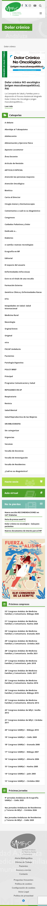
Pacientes (9, 356)
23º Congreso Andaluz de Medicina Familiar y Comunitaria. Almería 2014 (22, 701)
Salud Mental (11, 410)
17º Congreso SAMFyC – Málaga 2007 (22, 752)
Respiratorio (10, 396)
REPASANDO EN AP (13, 390)
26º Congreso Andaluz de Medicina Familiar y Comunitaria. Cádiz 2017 (21, 672)
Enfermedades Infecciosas (17, 272)
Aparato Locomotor (14, 149)
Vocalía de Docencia (14, 451)
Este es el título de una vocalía (19, 278)
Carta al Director (12, 197)
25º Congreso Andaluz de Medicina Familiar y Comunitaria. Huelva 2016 (21, 681)
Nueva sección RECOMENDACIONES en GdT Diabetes (22, 513)
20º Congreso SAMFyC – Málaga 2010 (22, 730)
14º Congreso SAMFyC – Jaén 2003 (20, 773)
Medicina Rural (12, 315)
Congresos (10, 217)
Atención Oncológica (14, 183)
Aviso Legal (23, 892)
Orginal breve (11, 328)
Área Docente (11, 156)
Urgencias (9, 437)
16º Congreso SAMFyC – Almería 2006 (22, 759)
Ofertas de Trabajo (23, 862)
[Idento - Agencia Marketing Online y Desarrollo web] (23, 900)
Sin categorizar (12, 430)
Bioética (8, 190)
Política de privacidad (23, 896)
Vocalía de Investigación (16, 457)
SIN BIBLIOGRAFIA (13, 424)
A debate (9, 122)
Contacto (23, 874)
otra (7, 342)
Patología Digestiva (14, 362)
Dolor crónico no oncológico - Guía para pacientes (22, 525)
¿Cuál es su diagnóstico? (16, 471)
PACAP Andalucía (13, 349)
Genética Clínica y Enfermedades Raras (23, 292)
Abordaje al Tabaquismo (16, 129)
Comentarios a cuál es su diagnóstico (22, 211)
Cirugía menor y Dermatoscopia (20, 204)
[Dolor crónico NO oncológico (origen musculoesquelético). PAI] (23, 64)
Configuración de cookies (23, 888)
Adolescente (11, 136)
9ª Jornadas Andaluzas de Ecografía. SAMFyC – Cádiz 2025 (22, 799)
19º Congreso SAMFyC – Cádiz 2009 (21, 737)
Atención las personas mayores (19, 177)
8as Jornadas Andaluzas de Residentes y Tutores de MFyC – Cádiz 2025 (23, 818)
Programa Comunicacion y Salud (20, 383)
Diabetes (9, 238)
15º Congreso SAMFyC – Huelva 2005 (21, 766)
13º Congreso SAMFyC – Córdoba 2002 (22, 781)
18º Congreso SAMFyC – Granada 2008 (22, 744)
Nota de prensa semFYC (15, 519)
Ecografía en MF (12, 251)
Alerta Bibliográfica (23, 858)
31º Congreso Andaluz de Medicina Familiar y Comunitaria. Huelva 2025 (21, 622)
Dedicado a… (11, 231)
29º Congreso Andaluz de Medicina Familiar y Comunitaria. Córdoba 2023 (22, 642)
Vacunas (9, 444)
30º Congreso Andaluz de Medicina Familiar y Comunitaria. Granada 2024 (22, 632)
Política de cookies (23, 884)
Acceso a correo (23, 870)
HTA (7, 299)
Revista (8, 403)
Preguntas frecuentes (23, 880)
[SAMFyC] (13, 9)
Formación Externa (13, 285)
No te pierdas (13, 504)
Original (8, 335)
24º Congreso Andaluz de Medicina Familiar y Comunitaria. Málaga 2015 (22, 691)
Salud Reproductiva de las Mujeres (21, 417)
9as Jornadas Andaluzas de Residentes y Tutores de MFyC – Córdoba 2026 (23, 808)
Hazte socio (11, 481)
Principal (9, 376)
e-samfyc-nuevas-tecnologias (19, 244)
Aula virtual (11, 493)
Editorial (9, 258)
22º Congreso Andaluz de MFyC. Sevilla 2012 (22, 711)
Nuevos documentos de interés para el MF (23, 531)
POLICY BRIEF (10, 369)
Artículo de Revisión (14, 163)
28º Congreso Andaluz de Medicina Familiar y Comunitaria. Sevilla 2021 (21, 652)
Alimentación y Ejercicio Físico (19, 143)
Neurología (10, 322)
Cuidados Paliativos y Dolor (17, 224)
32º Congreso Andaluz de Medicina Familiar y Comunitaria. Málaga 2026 (22, 612)
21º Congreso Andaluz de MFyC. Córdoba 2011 (23, 721)
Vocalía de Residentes (15, 464)
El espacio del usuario (15, 265)
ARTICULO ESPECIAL (14, 170)
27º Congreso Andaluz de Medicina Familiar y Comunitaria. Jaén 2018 (21, 662)
